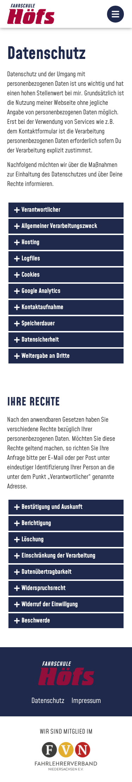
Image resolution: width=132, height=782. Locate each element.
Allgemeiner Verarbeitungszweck (59, 226)
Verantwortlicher (40, 209)
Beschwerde (35, 620)
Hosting (30, 242)
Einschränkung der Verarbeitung (58, 555)
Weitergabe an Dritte (45, 355)
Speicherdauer (38, 323)
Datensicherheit (40, 339)
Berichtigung (36, 523)
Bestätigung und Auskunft (51, 507)
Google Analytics (41, 291)
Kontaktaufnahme (42, 307)
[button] (66, 210)
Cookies (30, 274)
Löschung (32, 539)
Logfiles (30, 258)
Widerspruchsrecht (43, 588)
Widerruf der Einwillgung (49, 604)
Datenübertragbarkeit (46, 571)
